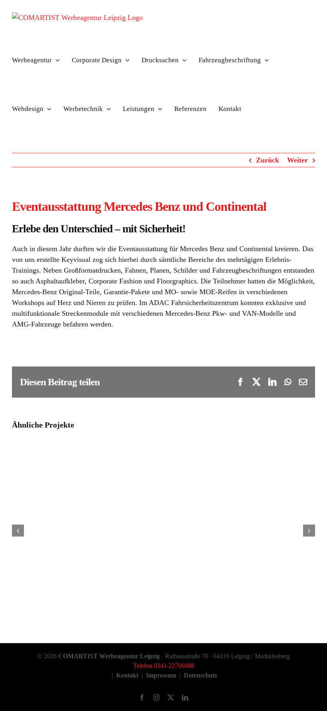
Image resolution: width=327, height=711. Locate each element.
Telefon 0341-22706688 (163, 665)
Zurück (267, 160)
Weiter (297, 160)
